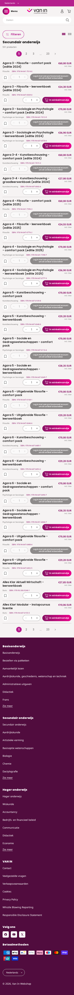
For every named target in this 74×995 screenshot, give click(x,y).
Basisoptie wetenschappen (18, 748)
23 (47, 54)
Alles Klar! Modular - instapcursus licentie (26, 606)
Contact (7, 868)
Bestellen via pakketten (16, 660)
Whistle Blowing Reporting (18, 907)
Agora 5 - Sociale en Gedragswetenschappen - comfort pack (28, 342)
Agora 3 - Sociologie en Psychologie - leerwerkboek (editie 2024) (28, 134)
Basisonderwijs (11, 652)
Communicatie (11, 827)
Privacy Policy (10, 899)
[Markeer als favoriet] (5, 77)
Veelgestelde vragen (14, 876)
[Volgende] (55, 54)
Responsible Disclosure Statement (22, 915)
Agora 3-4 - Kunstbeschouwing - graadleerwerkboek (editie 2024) (26, 180)
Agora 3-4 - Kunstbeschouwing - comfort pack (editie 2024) (26, 156)
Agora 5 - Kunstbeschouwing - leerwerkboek (24, 318)
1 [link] (18, 54)
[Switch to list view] (63, 34)
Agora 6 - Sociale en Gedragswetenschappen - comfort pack (28, 486)
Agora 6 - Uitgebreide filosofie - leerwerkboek (25, 561)
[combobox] (37, 20)
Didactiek (8, 691)
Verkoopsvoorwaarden (15, 883)
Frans (6, 699)
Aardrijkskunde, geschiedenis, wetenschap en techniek (34, 676)
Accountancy (10, 812)
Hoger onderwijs (12, 796)
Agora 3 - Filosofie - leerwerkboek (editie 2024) (27, 88)
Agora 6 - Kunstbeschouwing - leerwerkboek (24, 462)
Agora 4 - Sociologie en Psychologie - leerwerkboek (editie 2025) (28, 272)
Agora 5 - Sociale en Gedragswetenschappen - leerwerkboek (21, 369)
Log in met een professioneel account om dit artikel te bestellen (50, 77)
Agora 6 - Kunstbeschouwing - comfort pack (24, 439)
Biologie (7, 755)
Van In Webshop (21, 983)
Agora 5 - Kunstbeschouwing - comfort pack (24, 294)
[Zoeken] (67, 20)
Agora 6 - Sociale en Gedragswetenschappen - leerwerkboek (21, 514)
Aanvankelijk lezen (13, 668)
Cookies (7, 891)
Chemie (7, 763)
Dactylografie (10, 771)
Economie (8, 843)
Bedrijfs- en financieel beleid (19, 819)
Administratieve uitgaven (17, 684)
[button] (6, 11)
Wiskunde (8, 804)
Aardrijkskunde (11, 732)
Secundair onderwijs (14, 724)
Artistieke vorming (13, 740)
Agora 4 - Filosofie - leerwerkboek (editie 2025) (27, 226)
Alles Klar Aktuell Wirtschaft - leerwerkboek (23, 584)
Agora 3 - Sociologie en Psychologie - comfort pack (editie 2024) (28, 111)
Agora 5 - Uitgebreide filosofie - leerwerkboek (25, 417)
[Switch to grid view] (69, 34)
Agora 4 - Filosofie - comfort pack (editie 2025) (27, 202)
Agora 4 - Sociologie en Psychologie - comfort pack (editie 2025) (28, 248)
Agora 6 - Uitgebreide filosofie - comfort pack (25, 538)
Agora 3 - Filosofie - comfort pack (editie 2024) (27, 65)
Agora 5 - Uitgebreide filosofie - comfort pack (25, 393)
